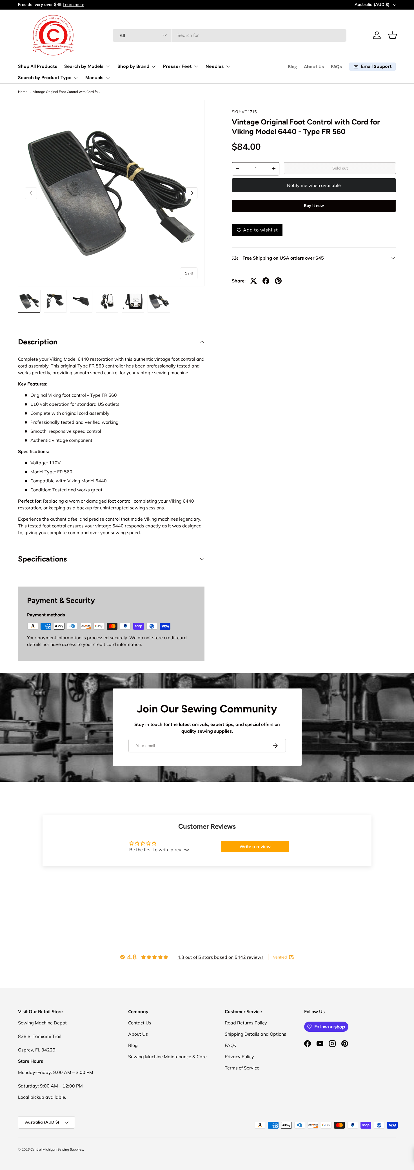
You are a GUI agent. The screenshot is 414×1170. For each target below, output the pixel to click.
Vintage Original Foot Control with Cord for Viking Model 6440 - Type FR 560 (67, 91)
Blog (292, 67)
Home (23, 91)
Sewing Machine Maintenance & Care (167, 1056)
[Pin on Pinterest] (278, 281)
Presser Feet (177, 66)
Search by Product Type (45, 78)
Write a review (255, 846)
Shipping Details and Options (255, 1034)
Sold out (340, 168)
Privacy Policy (239, 1056)
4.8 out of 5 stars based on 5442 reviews (220, 957)
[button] (392, 35)
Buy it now (314, 205)
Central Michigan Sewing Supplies (56, 1149)
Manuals (94, 78)
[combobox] (230, 35)
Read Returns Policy (246, 1023)
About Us (314, 67)
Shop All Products (37, 66)
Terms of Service (242, 1068)
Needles (215, 66)
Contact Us (139, 1023)
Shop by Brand (133, 66)
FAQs (336, 67)
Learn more (73, 4)
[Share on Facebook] (266, 281)
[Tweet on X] (253, 281)
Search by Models (84, 66)
